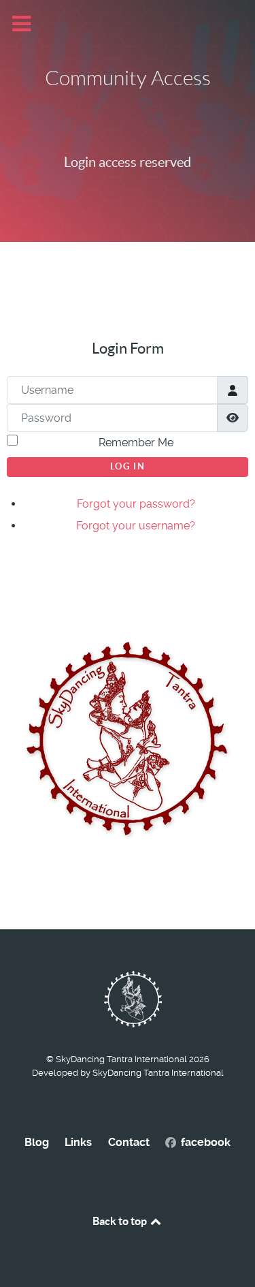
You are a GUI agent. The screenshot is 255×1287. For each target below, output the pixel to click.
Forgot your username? (135, 525)
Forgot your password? (136, 503)
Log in (128, 466)
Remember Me (136, 442)
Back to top (120, 1221)
